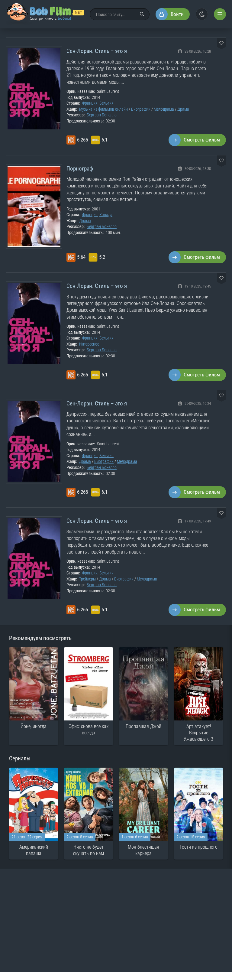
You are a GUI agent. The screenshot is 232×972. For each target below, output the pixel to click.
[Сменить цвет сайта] (202, 14)
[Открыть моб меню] (220, 14)
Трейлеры (87, 579)
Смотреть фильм (202, 140)
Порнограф (79, 168)
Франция (90, 103)
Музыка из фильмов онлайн (103, 109)
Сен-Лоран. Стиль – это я (96, 50)
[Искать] (142, 14)
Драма (183, 109)
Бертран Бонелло (102, 114)
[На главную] (45, 14)
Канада (105, 214)
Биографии (140, 109)
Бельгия (106, 103)
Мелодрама (164, 109)
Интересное (89, 344)
